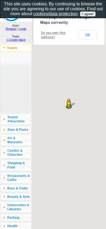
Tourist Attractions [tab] (16, 119)
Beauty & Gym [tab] (18, 196)
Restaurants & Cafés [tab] (18, 178)
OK (87, 35)
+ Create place (16, 39)
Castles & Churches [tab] (15, 152)
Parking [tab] (13, 217)
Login (22, 28)
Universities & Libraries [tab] (18, 207)
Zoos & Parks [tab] (17, 129)
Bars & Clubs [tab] (17, 188)
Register (11, 28)
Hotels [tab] (12, 48)
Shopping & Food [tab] (16, 165)
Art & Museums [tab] (15, 140)
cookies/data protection (55, 13)
